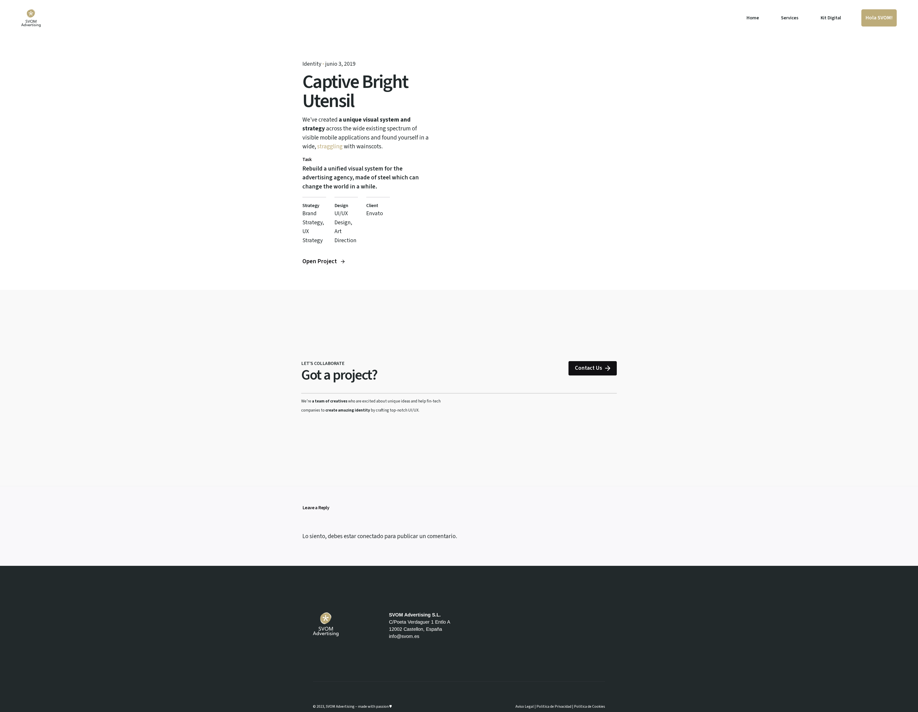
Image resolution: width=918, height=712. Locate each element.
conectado (370, 536)
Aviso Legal (524, 706)
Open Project (319, 261)
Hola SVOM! (879, 17)
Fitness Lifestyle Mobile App (853, 664)
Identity (311, 64)
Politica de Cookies (589, 706)
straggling (330, 146)
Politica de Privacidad (553, 706)
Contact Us (588, 368)
